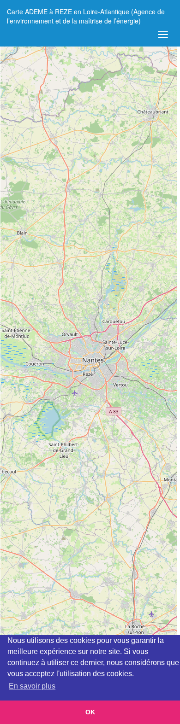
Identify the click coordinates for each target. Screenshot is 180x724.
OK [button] (90, 712)
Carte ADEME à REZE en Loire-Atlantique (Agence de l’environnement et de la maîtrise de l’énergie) (86, 15)
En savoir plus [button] (32, 686)
